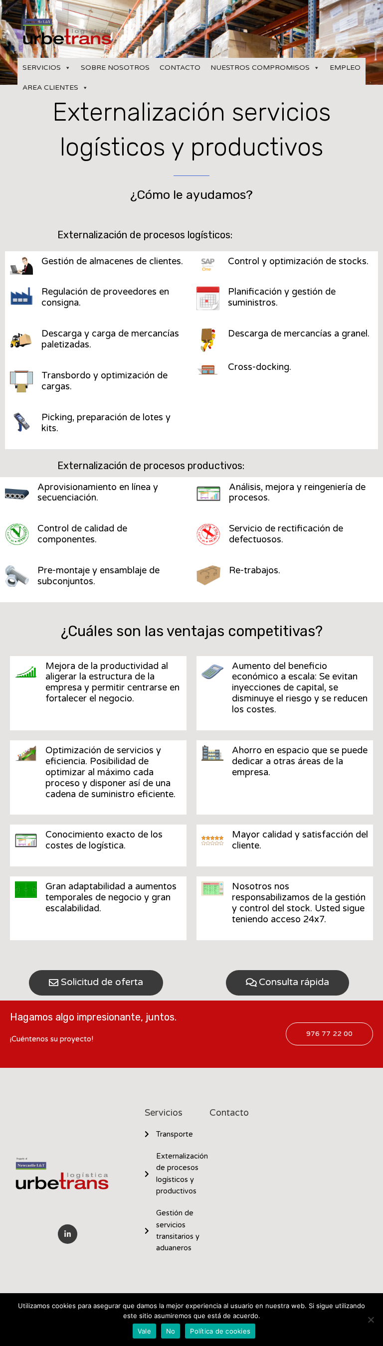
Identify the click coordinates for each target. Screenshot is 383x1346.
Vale (144, 1331)
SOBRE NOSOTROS (115, 67)
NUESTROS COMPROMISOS (260, 67)
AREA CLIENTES (50, 87)
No (171, 1331)
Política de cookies (220, 1331)
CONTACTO (180, 67)
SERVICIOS (41, 67)
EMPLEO (345, 67)
